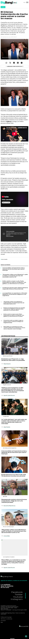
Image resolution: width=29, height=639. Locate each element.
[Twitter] (10, 63)
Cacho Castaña (4, 259)
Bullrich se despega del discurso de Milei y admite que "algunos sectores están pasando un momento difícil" (14, 309)
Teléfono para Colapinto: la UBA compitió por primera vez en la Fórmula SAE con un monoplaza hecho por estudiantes (12, 390)
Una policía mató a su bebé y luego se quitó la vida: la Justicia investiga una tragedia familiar (13, 321)
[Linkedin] (18, 63)
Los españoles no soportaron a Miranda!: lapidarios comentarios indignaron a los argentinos (14, 294)
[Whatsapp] (6, 63)
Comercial (3, 620)
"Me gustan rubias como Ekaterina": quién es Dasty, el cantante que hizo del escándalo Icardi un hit (15, 276)
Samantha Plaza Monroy (9, 505)
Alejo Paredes (7, 427)
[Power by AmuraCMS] (23, 626)
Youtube (18, 597)
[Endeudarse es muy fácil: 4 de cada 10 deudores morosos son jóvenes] (14, 465)
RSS (2, 622)
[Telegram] (21, 63)
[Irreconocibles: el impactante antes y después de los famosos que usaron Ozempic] (14, 438)
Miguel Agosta (7, 363)
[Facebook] (14, 63)
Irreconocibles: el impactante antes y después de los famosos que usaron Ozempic (13, 269)
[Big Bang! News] (9, 2)
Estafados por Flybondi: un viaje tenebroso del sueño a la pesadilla (13, 359)
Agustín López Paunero (9, 395)
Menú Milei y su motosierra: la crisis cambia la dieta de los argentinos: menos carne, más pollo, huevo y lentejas (14, 328)
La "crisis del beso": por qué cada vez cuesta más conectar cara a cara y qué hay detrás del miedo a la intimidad (14, 422)
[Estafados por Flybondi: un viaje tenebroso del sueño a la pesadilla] (14, 346)
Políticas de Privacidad (6, 617)
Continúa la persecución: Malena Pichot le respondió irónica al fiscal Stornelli (15, 288)
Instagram (17, 599)
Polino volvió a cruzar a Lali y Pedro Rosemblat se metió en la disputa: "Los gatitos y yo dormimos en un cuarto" (14, 282)
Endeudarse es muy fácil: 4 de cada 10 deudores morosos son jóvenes (13, 475)
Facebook (17, 592)
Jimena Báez (7, 535)
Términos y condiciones (6, 618)
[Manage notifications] (26, 636)
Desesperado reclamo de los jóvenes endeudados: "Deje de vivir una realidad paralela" (14, 501)
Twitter (19, 594)
